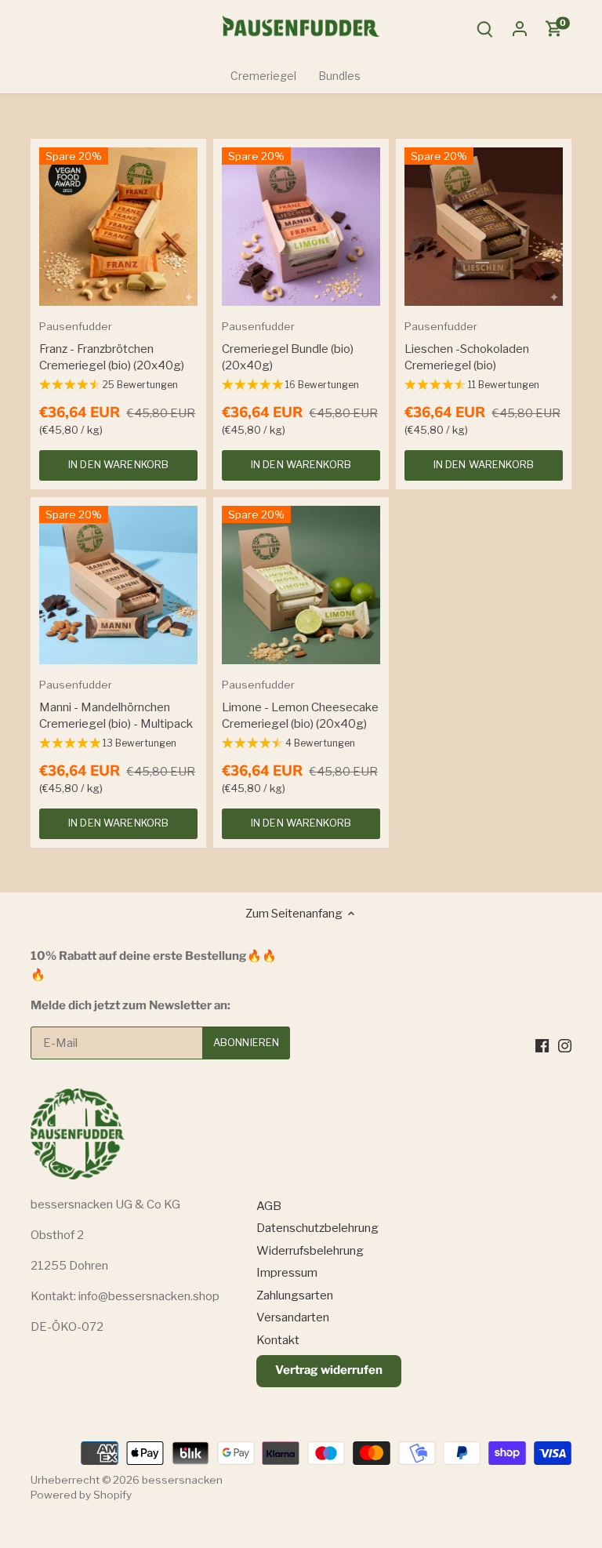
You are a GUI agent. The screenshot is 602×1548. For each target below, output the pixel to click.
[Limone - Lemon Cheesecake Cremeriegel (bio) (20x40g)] (301, 585)
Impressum (286, 1273)
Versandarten (292, 1317)
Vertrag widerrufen (329, 1370)
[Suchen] (485, 28)
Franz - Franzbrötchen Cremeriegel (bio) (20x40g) (111, 346)
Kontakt (277, 1340)
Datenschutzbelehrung (317, 1228)
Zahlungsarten (294, 1295)
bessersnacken (182, 1480)
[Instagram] (564, 1045)
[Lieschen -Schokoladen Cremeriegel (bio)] (483, 226)
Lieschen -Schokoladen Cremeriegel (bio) (466, 346)
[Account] (519, 28)
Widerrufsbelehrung (310, 1251)
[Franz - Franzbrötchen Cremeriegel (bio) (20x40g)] (118, 226)
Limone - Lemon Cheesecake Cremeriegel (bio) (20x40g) (300, 704)
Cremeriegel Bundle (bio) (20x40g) (288, 346)
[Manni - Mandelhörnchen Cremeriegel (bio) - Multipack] (118, 585)
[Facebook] (542, 1045)
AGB (268, 1206)
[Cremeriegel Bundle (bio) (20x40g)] (301, 226)
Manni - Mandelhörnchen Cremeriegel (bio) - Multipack (116, 704)
